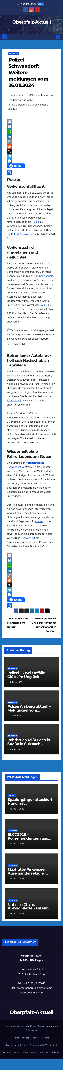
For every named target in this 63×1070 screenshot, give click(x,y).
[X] (31, 151)
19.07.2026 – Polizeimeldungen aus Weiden (28, 838)
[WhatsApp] (31, 131)
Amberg (39, 521)
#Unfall (12, 109)
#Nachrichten (37, 95)
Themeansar (31, 1030)
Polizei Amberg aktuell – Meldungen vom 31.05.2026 (29, 710)
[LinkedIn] (31, 136)
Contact (46, 1037)
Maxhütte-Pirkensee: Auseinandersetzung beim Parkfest (26, 873)
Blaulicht (13, 54)
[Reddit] (31, 146)
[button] (53, 36)
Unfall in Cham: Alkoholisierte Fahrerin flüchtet (28, 908)
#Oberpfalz (16, 99)
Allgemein (13, 830)
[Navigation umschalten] (29, 37)
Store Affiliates (29, 1052)
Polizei (35, 221)
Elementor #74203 (38, 1045)
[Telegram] (31, 156)
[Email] (31, 121)
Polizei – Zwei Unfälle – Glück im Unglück (27, 675)
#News (50, 95)
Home (16, 1037)
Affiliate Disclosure (31, 1037)
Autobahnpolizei (35, 462)
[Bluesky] (31, 126)
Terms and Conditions (49, 1052)
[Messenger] (31, 161)
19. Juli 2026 (17, 809)
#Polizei (28, 99)
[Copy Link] (31, 141)
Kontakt (53, 1045)
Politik (12, 795)
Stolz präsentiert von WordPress (21, 1026)
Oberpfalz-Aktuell (31, 22)
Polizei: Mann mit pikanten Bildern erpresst (17, 622)
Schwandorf (27, 234)
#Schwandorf (39, 104)
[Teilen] (31, 172)
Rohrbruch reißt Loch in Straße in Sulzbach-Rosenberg (28, 744)
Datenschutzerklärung (31, 992)
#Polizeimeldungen (19, 104)
